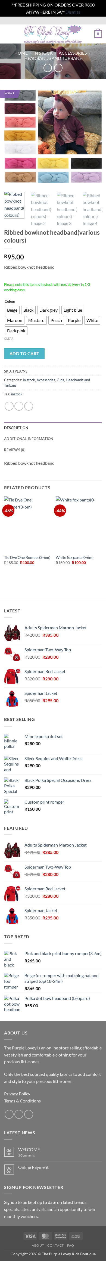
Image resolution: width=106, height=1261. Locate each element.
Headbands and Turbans (53, 58)
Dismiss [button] (73, 11)
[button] (7, 34)
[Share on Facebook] (18, 406)
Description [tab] (16, 428)
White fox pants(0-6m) (74, 557)
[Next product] (47, 68)
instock (16, 394)
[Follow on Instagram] (18, 1114)
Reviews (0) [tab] (15, 450)
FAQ (70, 1245)
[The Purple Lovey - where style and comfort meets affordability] (52, 34)
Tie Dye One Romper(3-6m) (27, 557)
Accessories (73, 52)
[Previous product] (58, 68)
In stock (43, 52)
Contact (55, 1245)
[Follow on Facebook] (9, 1114)
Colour (10, 301)
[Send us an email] (28, 1114)
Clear (8, 338)
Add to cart (24, 353)
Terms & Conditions (22, 1100)
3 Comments (34, 1155)
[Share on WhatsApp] (9, 406)
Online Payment (33, 1167)
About (38, 1245)
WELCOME (29, 1149)
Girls (60, 380)
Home (21, 52)
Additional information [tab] (29, 438)
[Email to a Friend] (28, 406)
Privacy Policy (17, 1093)
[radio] (12, 310)
